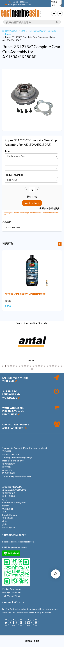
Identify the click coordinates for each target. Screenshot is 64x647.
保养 (23, 30)
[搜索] (57, 22)
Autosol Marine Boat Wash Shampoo (25, 294)
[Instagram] (28, 622)
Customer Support (14, 535)
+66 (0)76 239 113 (11, 595)
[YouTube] (36, 622)
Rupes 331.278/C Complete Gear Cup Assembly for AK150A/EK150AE (31, 51)
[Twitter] (6, 622)
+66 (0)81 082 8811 (19, 2)
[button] (55, 574)
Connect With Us (13, 602)
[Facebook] (13, 622)
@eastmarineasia (19, 547)
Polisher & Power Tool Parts (42, 30)
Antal (32, 360)
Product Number (14, 174)
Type (7, 150)
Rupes (8, 34)
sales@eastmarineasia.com (19, 4)
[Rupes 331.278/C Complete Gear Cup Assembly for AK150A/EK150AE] (32, 99)
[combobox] (32, 22)
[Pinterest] (21, 622)
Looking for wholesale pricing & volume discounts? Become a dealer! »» (31, 213)
